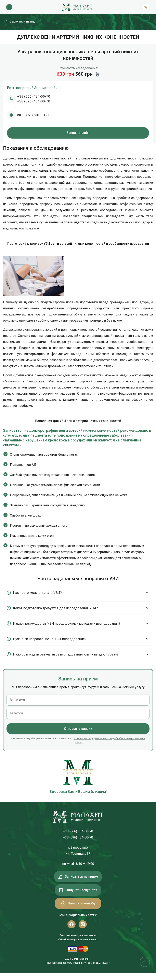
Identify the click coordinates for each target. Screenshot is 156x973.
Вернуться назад (22, 21)
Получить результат (81, 890)
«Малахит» (11, 381)
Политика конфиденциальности (78, 935)
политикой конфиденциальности (93, 738)
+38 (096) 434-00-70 (33, 101)
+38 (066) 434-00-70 (33, 96)
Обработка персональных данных (78, 939)
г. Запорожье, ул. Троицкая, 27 (78, 851)
